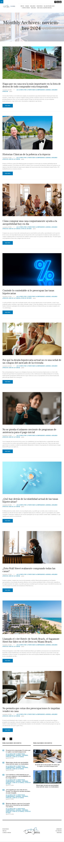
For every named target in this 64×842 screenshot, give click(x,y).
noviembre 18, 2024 (7, 645)
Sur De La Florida (14, 159)
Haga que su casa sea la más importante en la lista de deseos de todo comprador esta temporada (31, 85)
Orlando (54, 90)
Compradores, (11, 755)
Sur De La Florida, (19, 782)
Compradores (41, 90)
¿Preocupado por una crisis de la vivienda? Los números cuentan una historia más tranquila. (18, 791)
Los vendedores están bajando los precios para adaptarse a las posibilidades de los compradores (18, 776)
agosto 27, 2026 (10, 785)
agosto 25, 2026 (10, 814)
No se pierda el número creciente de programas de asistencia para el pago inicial (29, 431)
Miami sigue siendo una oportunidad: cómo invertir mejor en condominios (17, 763)
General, (19, 755)
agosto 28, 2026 (10, 758)
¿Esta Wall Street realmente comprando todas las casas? (28, 570)
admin (10, 91)
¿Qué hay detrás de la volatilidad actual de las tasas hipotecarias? (30, 500)
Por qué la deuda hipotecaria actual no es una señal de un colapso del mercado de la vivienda (31, 361)
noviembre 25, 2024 (7, 366)
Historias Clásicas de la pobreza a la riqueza (26, 154)
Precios (5, 91)
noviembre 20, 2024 (7, 505)
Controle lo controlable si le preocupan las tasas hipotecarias (28, 292)
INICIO (4, 831)
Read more (7, 105)
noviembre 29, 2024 (7, 90)
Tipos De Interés (26, 228)
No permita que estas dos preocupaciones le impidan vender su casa (31, 710)
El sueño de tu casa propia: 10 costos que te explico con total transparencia (18, 751)
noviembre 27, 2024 (7, 157)
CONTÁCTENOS (6, 832)
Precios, (9, 756)
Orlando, (25, 755)
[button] (1, 1)
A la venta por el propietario (26, 90)
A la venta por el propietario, (16, 754)
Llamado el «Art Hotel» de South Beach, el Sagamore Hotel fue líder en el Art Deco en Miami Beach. (30, 640)
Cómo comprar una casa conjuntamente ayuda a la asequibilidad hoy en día (29, 222)
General (48, 90)
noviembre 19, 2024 (7, 574)
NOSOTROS (5, 829)
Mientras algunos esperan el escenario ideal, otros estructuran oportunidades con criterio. (18, 805)
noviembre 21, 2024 (7, 435)
